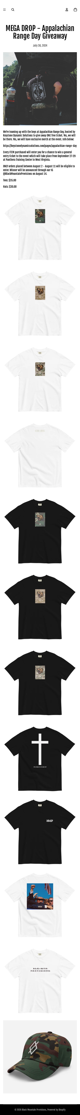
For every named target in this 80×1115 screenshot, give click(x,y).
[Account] (67, 9)
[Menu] (4, 9)
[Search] (13, 9)
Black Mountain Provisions (34, 1109)
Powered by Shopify (56, 1109)
